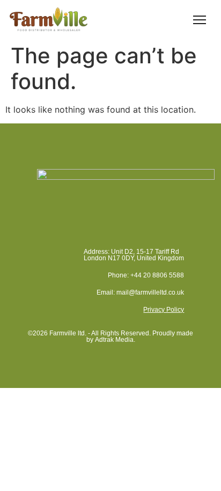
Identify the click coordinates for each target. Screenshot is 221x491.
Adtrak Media (114, 339)
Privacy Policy (163, 309)
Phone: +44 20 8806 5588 (146, 275)
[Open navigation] (199, 19)
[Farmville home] (48, 19)
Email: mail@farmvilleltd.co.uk (140, 292)
